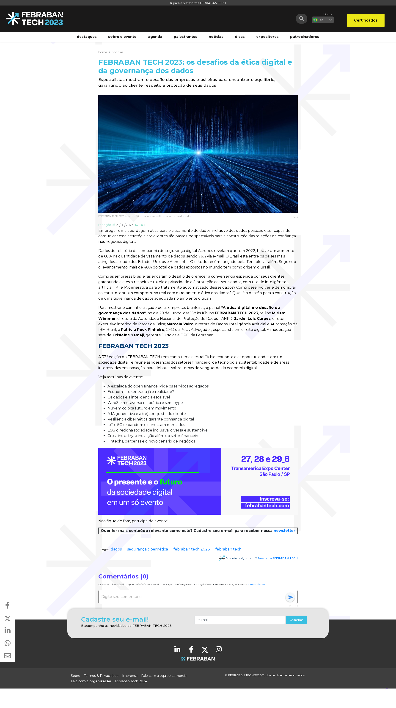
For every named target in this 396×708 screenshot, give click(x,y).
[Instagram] (218, 649)
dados (116, 549)
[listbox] (323, 20)
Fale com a (278, 558)
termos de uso (256, 584)
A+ (143, 225)
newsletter (284, 530)
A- (136, 225)
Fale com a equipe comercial (164, 676)
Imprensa (130, 676)
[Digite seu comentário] (193, 597)
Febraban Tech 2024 (131, 681)
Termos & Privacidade (101, 676)
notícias (117, 52)
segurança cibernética (147, 549)
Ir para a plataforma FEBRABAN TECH (198, 3)
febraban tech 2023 (191, 549)
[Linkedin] (177, 649)
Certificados (366, 20)
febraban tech (228, 549)
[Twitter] (204, 649)
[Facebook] (191, 649)
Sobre (75, 676)
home (102, 52)
